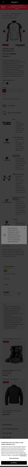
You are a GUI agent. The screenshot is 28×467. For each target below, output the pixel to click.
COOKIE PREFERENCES (14, 458)
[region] (14, 452)
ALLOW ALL (14, 463)
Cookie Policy (23, 455)
